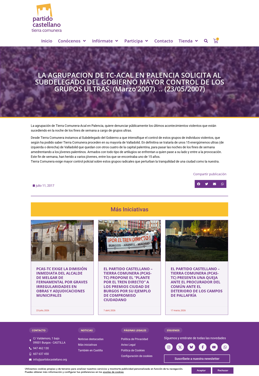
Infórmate (102, 41)
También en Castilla (90, 350)
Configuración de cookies (136, 356)
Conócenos (69, 41)
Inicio (46, 41)
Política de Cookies (133, 350)
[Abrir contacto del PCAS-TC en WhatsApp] (225, 347)
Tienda (186, 41)
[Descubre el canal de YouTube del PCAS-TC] (214, 347)
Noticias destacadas (90, 339)
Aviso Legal (128, 344)
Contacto (163, 41)
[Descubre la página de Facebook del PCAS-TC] (202, 347)
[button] (206, 41)
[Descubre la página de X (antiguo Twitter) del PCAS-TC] (180, 347)
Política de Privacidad (134, 339)
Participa (133, 41)
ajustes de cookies (113, 372)
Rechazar (223, 370)
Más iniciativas (87, 344)
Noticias (87, 330)
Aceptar (201, 370)
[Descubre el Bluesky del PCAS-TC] (191, 347)
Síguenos (173, 330)
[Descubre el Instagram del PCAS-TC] (169, 347)
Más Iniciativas (129, 209)
